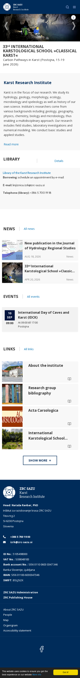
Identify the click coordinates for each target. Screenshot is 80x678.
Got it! (66, 672)
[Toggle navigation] (74, 7)
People (7, 614)
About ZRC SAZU (13, 609)
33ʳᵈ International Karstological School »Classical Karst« (40, 51)
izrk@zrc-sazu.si (21, 542)
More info (36, 674)
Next (74, 26)
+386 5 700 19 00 (20, 537)
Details (59, 161)
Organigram (10, 625)
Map (6, 620)
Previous (6, 26)
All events (33, 297)
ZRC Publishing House (17, 597)
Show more (38, 460)
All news (29, 229)
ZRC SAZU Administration (20, 592)
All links (29, 349)
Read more (11, 144)
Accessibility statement (17, 630)
